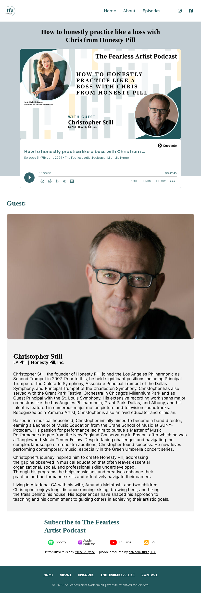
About (129, 10)
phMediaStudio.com (136, 585)
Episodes (151, 10)
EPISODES (86, 575)
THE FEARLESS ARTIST (117, 575)
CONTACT (149, 575)
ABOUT (66, 575)
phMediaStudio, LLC (142, 552)
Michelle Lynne (85, 552)
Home (110, 10)
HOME (48, 575)
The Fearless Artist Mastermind (83, 585)
